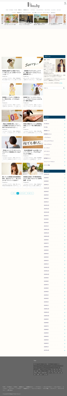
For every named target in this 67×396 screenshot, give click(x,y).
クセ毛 (57, 364)
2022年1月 (46, 201)
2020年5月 (46, 250)
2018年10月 (46, 315)
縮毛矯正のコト (19, 12)
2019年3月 (46, 298)
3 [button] (30, 26)
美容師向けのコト (48, 134)
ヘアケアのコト (47, 137)
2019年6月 (46, 288)
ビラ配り (39, 369)
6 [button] (34, 26)
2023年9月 (46, 177)
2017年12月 (46, 350)
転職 (58, 372)
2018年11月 (46, 312)
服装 (55, 371)
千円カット (41, 371)
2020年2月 (46, 260)
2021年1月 (46, 226)
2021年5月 (46, 222)
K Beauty (10, 393)
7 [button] (35, 26)
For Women (46, 123)
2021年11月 (46, 208)
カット (50, 364)
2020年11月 (46, 232)
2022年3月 (46, 195)
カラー (54, 364)
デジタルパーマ (36, 367)
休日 (57, 369)
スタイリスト (53, 365)
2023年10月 (46, 174)
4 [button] (31, 26)
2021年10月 (46, 212)
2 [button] (28, 26)
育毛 (52, 372)
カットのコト (47, 147)
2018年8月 (46, 322)
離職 (38, 374)
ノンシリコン (53, 367)
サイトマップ (39, 12)
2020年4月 (46, 253)
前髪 (34, 371)
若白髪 (55, 372)
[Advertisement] (22, 43)
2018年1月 (46, 346)
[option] (11, 19)
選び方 (35, 374)
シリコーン (47, 365)
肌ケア (49, 372)
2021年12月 (46, 205)
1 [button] (27, 26)
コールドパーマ (36, 365)
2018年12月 (46, 308)
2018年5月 (46, 333)
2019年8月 (46, 281)
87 (29, 193)
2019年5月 (46, 291)
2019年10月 (46, 274)
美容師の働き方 (44, 372)
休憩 (54, 369)
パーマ (35, 369)
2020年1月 (46, 264)
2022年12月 (46, 188)
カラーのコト (47, 151)
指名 (52, 371)
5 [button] (32, 26)
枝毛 (57, 371)
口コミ (45, 371)
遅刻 (61, 372)
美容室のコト (47, 130)
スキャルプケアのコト (49, 140)
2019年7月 (46, 284)
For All (45, 120)
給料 (60, 371)
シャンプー (42, 365)
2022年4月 (46, 191)
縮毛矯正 (35, 372)
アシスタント (40, 364)
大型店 (49, 371)
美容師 (39, 372)
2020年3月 (46, 257)
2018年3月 (46, 339)
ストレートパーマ (59, 365)
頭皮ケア (41, 374)
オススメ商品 (34, 12)
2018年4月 (46, 336)
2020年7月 (46, 243)
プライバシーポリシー (46, 12)
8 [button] (37, 26)
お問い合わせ (53, 12)
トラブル (42, 367)
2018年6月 (46, 329)
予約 (52, 369)
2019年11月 (46, 270)
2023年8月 (46, 181)
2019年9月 (46, 277)
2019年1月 (46, 305)
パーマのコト (14, 12)
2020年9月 (46, 239)
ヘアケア (43, 369)
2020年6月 (46, 246)
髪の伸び (46, 374)
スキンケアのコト (48, 144)
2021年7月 (46, 215)
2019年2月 (46, 301)
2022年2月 (46, 198)
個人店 (60, 369)
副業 (37, 371)
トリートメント (47, 367)
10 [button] (40, 26)
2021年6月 (46, 219)
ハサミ (58, 367)
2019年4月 (46, 295)
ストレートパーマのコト (27, 12)
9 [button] (38, 26)
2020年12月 (46, 229)
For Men (46, 127)
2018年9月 (46, 319)
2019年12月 (46, 267)
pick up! (35, 364)
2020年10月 (46, 236)
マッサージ (48, 369)
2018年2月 (46, 343)
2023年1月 (46, 184)
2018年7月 (46, 326)
